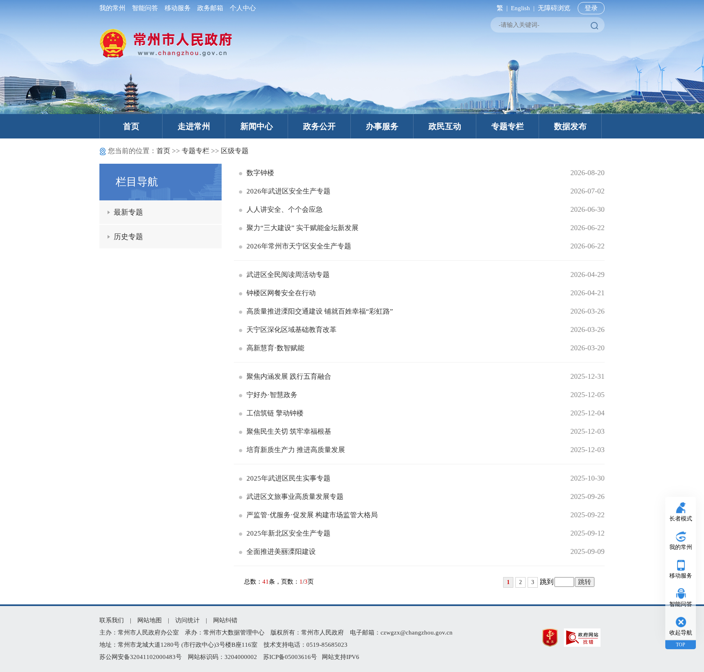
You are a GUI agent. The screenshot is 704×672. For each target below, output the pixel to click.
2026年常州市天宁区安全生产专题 (298, 246)
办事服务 (382, 126)
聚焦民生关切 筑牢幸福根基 (288, 431)
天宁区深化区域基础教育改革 (291, 330)
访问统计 (187, 620)
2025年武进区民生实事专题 (288, 478)
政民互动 (445, 126)
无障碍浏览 (554, 7)
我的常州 (114, 7)
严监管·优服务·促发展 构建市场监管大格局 (312, 515)
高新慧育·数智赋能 (275, 348)
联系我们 (111, 620)
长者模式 (680, 519)
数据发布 (570, 126)
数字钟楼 (260, 173)
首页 (131, 126)
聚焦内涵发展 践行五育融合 (288, 376)
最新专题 (128, 212)
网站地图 (149, 620)
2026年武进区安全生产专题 (288, 191)
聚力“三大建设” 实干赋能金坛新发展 (302, 228)
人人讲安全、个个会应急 (284, 209)
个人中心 (241, 7)
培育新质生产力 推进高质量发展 (295, 450)
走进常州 (194, 126)
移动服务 (177, 7)
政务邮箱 (210, 7)
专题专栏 (507, 126)
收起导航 (680, 633)
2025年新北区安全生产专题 (288, 533)
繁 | (500, 7)
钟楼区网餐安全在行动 (281, 293)
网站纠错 (225, 620)
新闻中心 (256, 126)
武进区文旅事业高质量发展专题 (294, 497)
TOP (680, 645)
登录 (591, 7)
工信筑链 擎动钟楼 (275, 413)
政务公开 (319, 126)
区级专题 (235, 151)
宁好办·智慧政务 (271, 395)
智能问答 (145, 7)
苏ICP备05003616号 (290, 657)
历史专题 (128, 237)
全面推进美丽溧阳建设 (281, 552)
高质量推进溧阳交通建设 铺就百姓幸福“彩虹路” (319, 311)
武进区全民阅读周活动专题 (288, 275)
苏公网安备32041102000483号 (140, 657)
